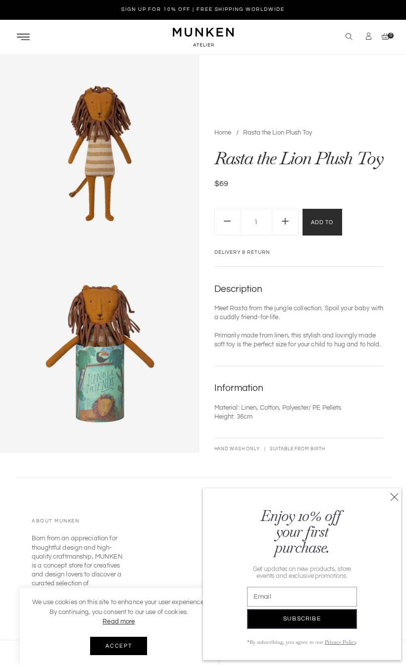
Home (222, 132)
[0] (383, 37)
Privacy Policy (340, 642)
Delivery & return (242, 252)
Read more (118, 621)
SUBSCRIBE (302, 619)
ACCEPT (118, 646)
